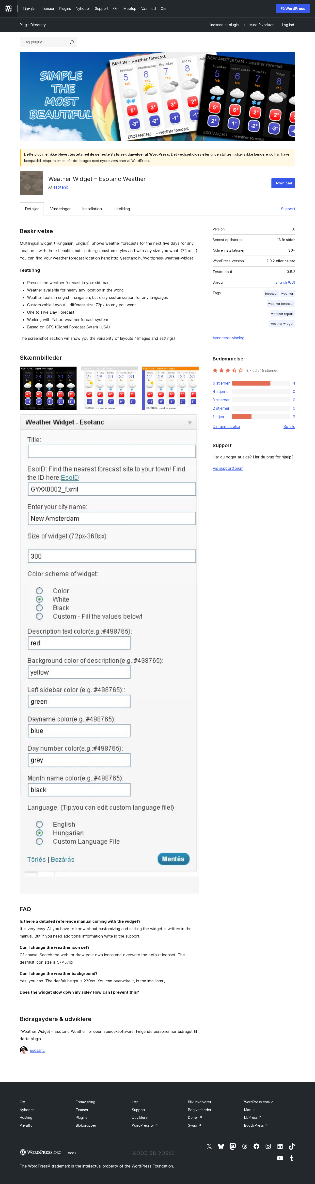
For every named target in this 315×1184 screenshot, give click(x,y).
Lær (135, 1102)
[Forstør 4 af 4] (192, 420)
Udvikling (121, 208)
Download (283, 183)
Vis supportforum (228, 468)
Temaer (82, 1110)
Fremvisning (85, 1102)
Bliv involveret (199, 1102)
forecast (271, 293)
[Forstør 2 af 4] (131, 373)
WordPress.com (259, 1102)
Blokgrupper (86, 1125)
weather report (282, 314)
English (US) (285, 282)
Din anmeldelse (226, 426)
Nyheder (27, 1110)
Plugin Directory (33, 25)
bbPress (253, 1117)
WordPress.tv (145, 1125)
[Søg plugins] (72, 42)
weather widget (281, 323)
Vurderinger (60, 208)
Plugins (81, 1117)
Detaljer (32, 208)
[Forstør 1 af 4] (70, 373)
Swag (194, 1125)
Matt (250, 1110)
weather (287, 293)
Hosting (26, 1117)
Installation (92, 208)
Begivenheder (199, 1110)
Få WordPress (293, 8)
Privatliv (26, 1125)
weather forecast (280, 304)
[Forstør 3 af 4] (192, 373)
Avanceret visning (228, 337)
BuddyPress (256, 1125)
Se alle (289, 426)
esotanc (60, 187)
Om (22, 1102)
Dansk (71, 1153)
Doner (195, 1117)
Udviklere (140, 1117)
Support (288, 208)
